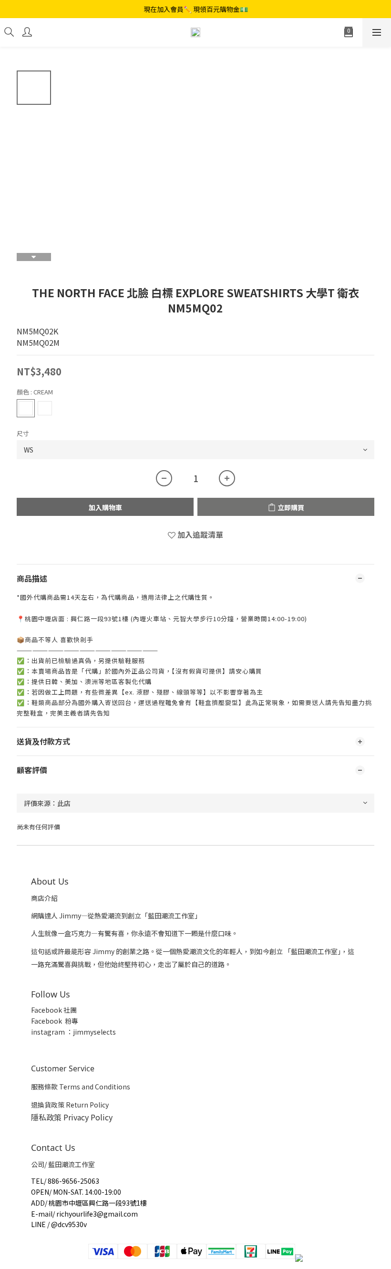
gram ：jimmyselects (81, 1032)
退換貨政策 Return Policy (70, 1104)
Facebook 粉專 (54, 1021)
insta (39, 1032)
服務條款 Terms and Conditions (80, 1086)
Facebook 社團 (54, 1010)
